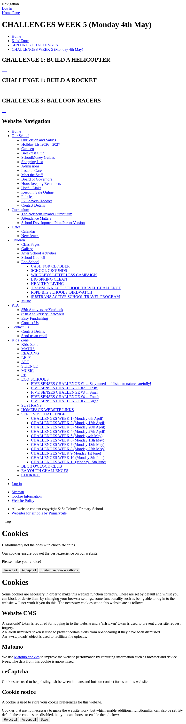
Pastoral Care (31, 170)
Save (44, 719)
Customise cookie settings (59, 570)
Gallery (27, 249)
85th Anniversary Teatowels (42, 314)
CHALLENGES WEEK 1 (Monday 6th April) (67, 418)
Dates (16, 227)
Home (16, 36)
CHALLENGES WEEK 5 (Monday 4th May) (47, 49)
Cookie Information (27, 496)
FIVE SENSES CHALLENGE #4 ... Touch (65, 397)
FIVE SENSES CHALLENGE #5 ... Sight (64, 401)
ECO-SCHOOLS (35, 379)
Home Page (11, 13)
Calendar (28, 231)
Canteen (27, 149)
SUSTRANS (31, 405)
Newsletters (30, 236)
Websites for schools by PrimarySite (39, 513)
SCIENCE (29, 366)
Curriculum (20, 210)
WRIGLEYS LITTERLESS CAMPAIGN (64, 275)
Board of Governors (36, 179)
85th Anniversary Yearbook (42, 310)
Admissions (30, 166)
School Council (33, 257)
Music (26, 301)
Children (18, 240)
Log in (7, 8)
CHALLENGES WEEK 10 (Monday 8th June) (67, 458)
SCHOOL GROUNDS (49, 270)
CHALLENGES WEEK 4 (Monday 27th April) (68, 431)
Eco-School (30, 262)
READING (30, 353)
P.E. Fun (27, 357)
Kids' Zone (20, 41)
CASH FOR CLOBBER (50, 266)
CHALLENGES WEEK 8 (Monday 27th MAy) (68, 449)
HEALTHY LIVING (47, 284)
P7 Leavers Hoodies (36, 201)
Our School (20, 136)
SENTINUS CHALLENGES (35, 45)
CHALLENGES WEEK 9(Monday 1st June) (66, 453)
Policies (27, 197)
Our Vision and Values (38, 140)
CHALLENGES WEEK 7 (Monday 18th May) (67, 444)
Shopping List (32, 162)
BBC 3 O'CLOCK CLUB (41, 466)
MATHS (28, 349)
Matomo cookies (26, 657)
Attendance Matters (36, 218)
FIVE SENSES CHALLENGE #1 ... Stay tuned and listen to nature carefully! (91, 384)
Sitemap (18, 492)
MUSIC (27, 371)
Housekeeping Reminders (41, 183)
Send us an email (34, 336)
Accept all (29, 570)
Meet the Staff (32, 175)
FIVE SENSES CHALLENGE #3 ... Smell (64, 392)
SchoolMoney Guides (38, 157)
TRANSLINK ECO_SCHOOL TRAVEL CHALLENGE (76, 288)
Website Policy (23, 501)
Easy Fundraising (34, 318)
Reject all (10, 570)
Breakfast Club (32, 153)
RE (23, 375)
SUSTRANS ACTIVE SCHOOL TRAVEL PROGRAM (75, 297)
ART (25, 362)
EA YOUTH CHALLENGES (44, 471)
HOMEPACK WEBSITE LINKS (47, 410)
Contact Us (30, 323)
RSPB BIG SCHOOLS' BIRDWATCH (61, 292)
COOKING (30, 475)
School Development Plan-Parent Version (53, 223)
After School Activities (38, 253)
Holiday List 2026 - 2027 (40, 144)
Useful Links (31, 188)
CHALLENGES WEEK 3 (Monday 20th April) (68, 427)
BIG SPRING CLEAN (49, 279)
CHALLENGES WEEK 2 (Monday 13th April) (68, 423)
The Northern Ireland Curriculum (46, 214)
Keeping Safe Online (37, 192)
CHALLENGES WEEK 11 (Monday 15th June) (68, 462)
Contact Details (33, 205)
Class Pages (30, 244)
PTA (15, 305)
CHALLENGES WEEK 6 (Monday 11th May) (67, 440)
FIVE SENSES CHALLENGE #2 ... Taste (64, 388)
